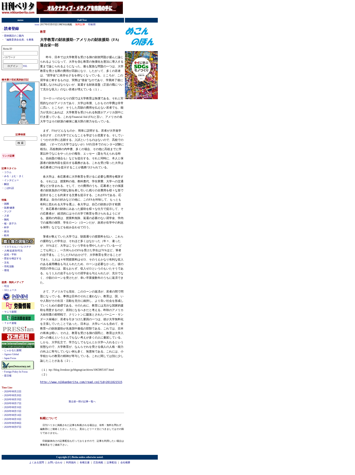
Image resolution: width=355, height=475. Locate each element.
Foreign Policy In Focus (16, 371)
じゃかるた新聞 (12, 350)
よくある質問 (36, 462)
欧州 (6, 235)
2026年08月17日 (12, 403)
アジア (8, 211)
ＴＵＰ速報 (10, 323)
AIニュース (10, 290)
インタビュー (11, 180)
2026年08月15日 (12, 411)
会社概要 (125, 462)
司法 (6, 286)
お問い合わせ (55, 462)
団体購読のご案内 (14, 35)
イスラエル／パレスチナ (17, 246)
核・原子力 (10, 223)
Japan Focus (10, 358)
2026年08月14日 (12, 415)
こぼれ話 (9, 188)
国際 (6, 203)
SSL (25, 66)
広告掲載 (98, 462)
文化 (6, 262)
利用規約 (71, 462)
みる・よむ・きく (14, 176)
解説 (6, 184)
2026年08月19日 (12, 399)
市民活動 (9, 266)
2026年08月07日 (12, 427)
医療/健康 (9, 207)
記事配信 (112, 462)
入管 (6, 215)
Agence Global (11, 354)
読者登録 (11, 28)
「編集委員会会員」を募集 (19, 39)
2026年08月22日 (12, 391)
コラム (8, 172)
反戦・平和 (10, 254)
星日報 (8, 375)
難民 (6, 219)
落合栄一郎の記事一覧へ (82, 401)
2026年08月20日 (12, 395)
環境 (6, 270)
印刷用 (92, 24)
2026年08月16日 (12, 407)
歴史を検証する (12, 258)
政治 (6, 231)
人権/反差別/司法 (13, 250)
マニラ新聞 (10, 311)
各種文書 (85, 462)
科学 (6, 227)
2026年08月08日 (12, 423)
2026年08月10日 (12, 419)
